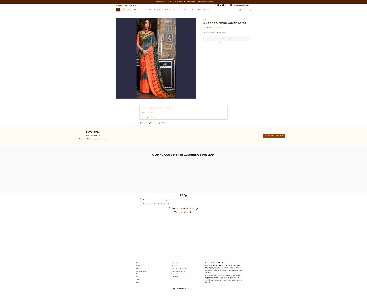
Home (205, 19)
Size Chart (174, 265)
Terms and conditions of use (180, 274)
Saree (148, 10)
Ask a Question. (149, 117)
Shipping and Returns (178, 271)
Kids (192, 10)
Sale (199, 10)
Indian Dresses (172, 10)
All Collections (175, 262)
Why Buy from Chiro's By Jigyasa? (158, 108)
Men (185, 10)
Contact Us (174, 276)
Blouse (158, 10)
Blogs (207, 10)
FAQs (125, 5)
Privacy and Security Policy (179, 268)
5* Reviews (132, 5)
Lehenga (138, 10)
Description (147, 112)
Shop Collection (274, 135)
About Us (119, 5)
